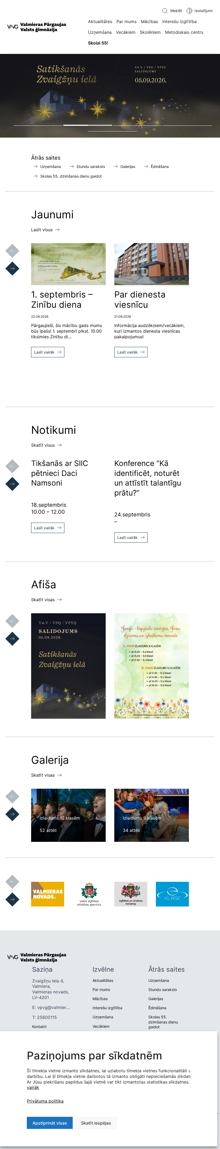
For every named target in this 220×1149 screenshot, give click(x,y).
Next (7, 263)
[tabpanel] (110, 96)
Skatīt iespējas (96, 1123)
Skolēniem (150, 32)
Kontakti (39, 1026)
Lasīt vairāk (44, 352)
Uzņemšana (100, 32)
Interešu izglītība (179, 21)
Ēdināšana (160, 166)
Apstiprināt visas (49, 1123)
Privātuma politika (45, 1101)
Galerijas (127, 166)
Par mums (126, 21)
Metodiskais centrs (184, 32)
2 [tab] (87, 125)
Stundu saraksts (90, 166)
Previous (7, 245)
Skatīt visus (43, 445)
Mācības (149, 21)
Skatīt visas (43, 599)
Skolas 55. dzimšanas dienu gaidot (71, 176)
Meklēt (176, 10)
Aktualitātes (100, 21)
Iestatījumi (203, 10)
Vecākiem (125, 32)
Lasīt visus (42, 229)
